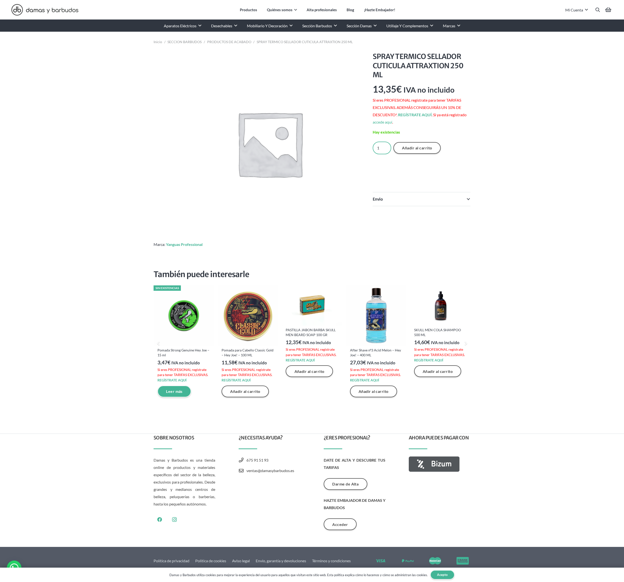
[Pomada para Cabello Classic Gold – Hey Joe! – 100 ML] (248, 315)
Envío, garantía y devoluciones (281, 560)
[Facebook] (160, 520)
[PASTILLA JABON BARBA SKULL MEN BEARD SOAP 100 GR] (312, 305)
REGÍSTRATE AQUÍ (415, 114)
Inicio (158, 42)
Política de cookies (210, 560)
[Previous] (158, 343)
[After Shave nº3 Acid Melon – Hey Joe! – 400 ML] (376, 315)
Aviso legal (241, 560)
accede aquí (382, 122)
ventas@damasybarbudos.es (270, 470)
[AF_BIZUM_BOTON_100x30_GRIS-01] (439, 464)
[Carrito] (608, 9)
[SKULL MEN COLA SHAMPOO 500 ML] (440, 305)
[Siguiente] (465, 343)
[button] (295, 10)
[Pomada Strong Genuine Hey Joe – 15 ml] (184, 315)
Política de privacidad (171, 560)
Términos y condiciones (331, 560)
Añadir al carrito (417, 148)
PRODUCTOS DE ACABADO (229, 42)
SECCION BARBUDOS (184, 42)
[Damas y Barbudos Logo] (45, 9)
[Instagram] (174, 520)
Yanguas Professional (184, 244)
